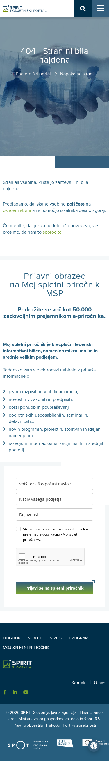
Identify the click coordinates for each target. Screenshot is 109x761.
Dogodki (12, 638)
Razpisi (55, 638)
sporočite (52, 232)
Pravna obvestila (28, 725)
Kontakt (79, 682)
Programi (79, 638)
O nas (100, 682)
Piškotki (53, 725)
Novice (35, 638)
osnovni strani (17, 210)
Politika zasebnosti (79, 725)
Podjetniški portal (34, 74)
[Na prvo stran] (25, 8)
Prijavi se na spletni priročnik (54, 588)
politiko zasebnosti (60, 529)
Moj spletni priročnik (26, 647)
